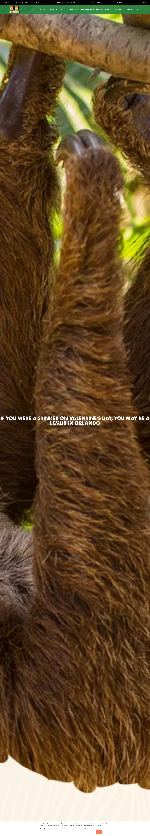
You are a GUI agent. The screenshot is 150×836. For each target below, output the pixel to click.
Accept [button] (99, 832)
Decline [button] (106, 832)
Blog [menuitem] (107, 9)
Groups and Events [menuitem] (91, 9)
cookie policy (99, 825)
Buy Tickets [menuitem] (38, 9)
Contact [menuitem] (129, 9)
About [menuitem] (117, 9)
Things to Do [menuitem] (56, 9)
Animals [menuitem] (73, 9)
